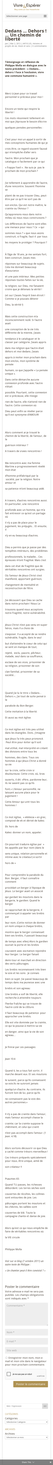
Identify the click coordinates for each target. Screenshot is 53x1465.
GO (45, 1406)
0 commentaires (39, 46)
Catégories (11, 1418)
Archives (10, 1433)
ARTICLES (27, 43)
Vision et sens (24, 46)
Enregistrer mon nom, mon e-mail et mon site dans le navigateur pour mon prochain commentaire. (25, 1361)
